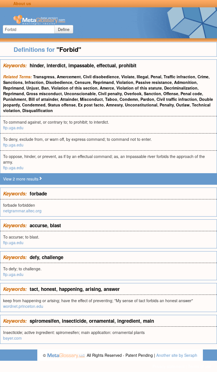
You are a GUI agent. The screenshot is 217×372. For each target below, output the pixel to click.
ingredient (128, 320)
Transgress (44, 76)
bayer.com (12, 338)
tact (34, 289)
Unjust (32, 88)
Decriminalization (181, 88)
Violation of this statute (139, 88)
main (148, 320)
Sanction (152, 93)
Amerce (107, 88)
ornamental (101, 320)
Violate (127, 76)
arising (93, 289)
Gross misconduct (44, 93)
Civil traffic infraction (177, 99)
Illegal (142, 76)
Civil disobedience (101, 76)
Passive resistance (154, 82)
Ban (45, 88)
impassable (81, 65)
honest (48, 289)
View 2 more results (20, 179)
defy (34, 257)
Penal (156, 76)
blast (55, 225)
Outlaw (183, 105)
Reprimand (103, 82)
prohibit (127, 65)
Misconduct (91, 99)
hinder (37, 65)
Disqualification (37, 110)
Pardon (147, 99)
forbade (38, 193)
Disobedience (59, 82)
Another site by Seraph (176, 355)
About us (22, 3)
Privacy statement (169, 366)
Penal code (191, 93)
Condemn (129, 99)
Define (64, 29)
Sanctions (13, 82)
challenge (52, 257)
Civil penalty (110, 93)
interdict (56, 65)
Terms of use (199, 366)
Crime (203, 76)
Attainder (69, 99)
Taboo (111, 99)
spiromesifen (44, 320)
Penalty (167, 105)
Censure (83, 82)
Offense (170, 93)
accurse (38, 225)
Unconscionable (80, 93)
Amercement (69, 76)
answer (112, 289)
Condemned (33, 105)
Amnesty (114, 105)
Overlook (133, 93)
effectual (106, 65)
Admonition (185, 82)
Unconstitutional (141, 105)
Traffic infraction (179, 76)
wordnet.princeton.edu (23, 306)
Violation (124, 82)
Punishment (14, 99)
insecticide (74, 320)
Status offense (62, 105)
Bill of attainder (43, 99)
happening (71, 289)
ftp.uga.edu (13, 127)
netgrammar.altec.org (22, 210)
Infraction (34, 82)
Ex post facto (91, 105)
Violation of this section (74, 88)
